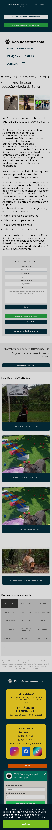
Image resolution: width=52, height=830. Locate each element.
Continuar (26, 824)
